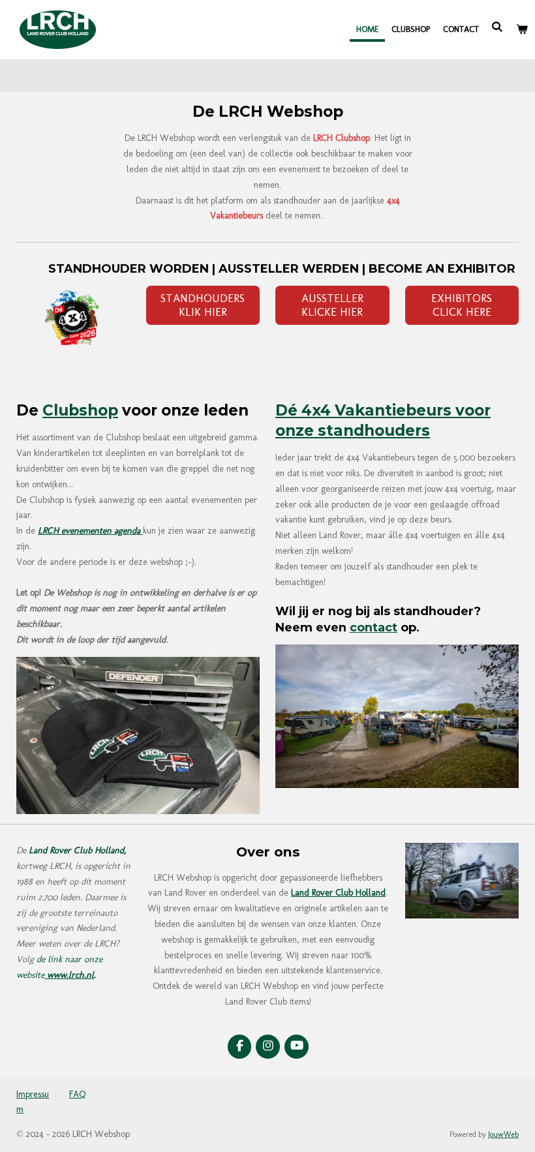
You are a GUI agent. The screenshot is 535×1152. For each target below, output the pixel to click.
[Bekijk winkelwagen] (522, 29)
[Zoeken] (497, 27)
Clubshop (80, 410)
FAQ (77, 1094)
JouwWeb (503, 1134)
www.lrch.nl (69, 974)
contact (373, 627)
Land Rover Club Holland (338, 892)
